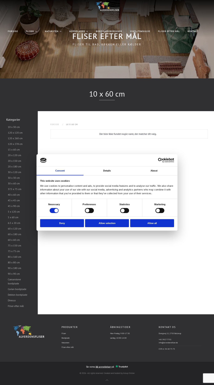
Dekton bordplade (17, 294)
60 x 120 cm (14, 228)
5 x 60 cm (13, 217)
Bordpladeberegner (109, 31)
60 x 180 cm (14, 234)
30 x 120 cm (14, 172)
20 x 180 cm (14, 166)
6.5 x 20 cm (14, 222)
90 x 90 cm (14, 273)
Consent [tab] (60, 170)
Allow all (152, 223)
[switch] (86, 210)
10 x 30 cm (14, 127)
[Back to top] (107, 380)
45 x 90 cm (14, 206)
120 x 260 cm (15, 138)
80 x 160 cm (14, 256)
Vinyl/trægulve (140, 31)
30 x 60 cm (14, 183)
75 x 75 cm (14, 251)
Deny (62, 223)
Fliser (30, 31)
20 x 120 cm (14, 155)
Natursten (52, 31)
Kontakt (193, 31)
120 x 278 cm (15, 143)
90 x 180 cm (14, 268)
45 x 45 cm (14, 200)
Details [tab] (107, 170)
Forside (13, 31)
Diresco (12, 300)
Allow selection (107, 223)
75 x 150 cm (14, 245)
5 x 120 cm (14, 211)
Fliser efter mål (169, 31)
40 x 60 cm (14, 194)
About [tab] (154, 170)
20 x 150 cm (14, 160)
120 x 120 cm (15, 132)
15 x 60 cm (14, 149)
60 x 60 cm (14, 239)
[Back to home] (107, 6)
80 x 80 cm (14, 262)
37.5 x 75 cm (14, 189)
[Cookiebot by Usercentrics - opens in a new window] (160, 160)
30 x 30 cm (14, 177)
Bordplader (77, 31)
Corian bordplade (17, 289)
